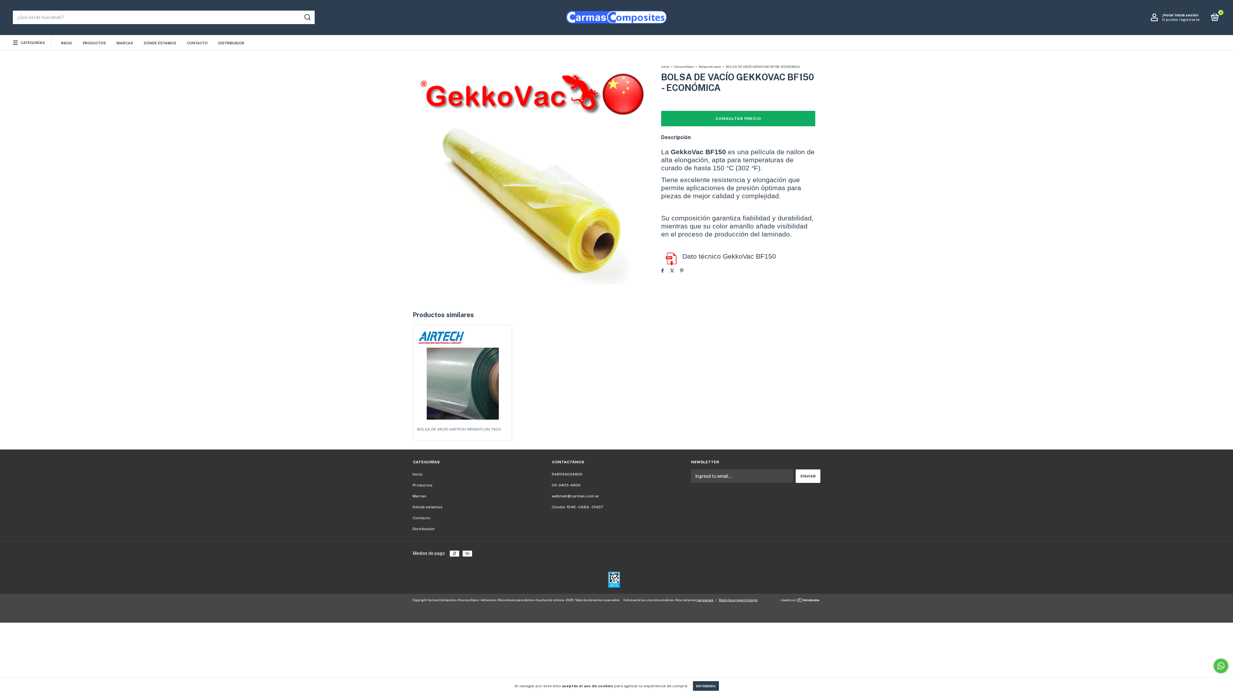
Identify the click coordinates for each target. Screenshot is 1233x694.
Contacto (197, 43)
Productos (94, 43)
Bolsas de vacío (710, 66)
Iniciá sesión (1186, 15)
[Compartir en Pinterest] (682, 270)
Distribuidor (231, 43)
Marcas (125, 43)
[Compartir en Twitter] (672, 270)
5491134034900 (567, 474)
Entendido (706, 686)
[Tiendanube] (800, 600)
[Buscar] (307, 17)
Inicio (66, 43)
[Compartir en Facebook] (662, 270)
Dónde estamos (160, 43)
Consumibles (684, 66)
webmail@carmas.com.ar (575, 496)
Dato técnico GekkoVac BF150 (729, 256)
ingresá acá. (705, 600)
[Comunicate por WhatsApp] (1221, 666)
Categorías (33, 42)
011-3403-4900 (566, 485)
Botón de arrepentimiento (738, 600)
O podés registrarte (1181, 19)
